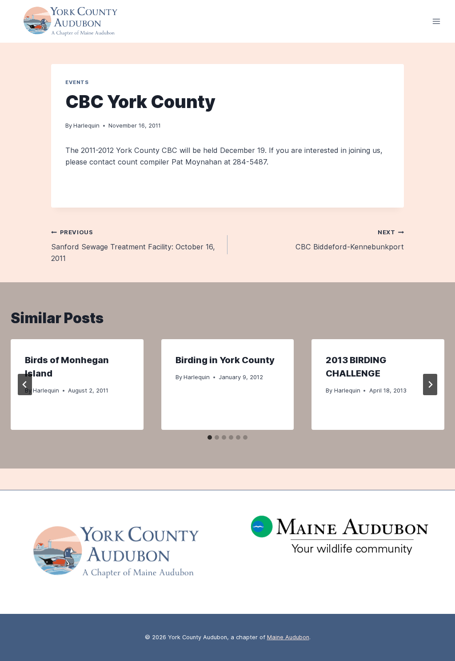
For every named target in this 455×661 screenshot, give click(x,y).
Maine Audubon (288, 637)
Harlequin (86, 125)
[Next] (430, 384)
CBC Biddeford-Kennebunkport (349, 239)
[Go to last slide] (25, 384)
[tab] (210, 437)
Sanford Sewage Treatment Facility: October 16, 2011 (133, 245)
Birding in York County (225, 360)
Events (76, 82)
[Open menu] (436, 21)
